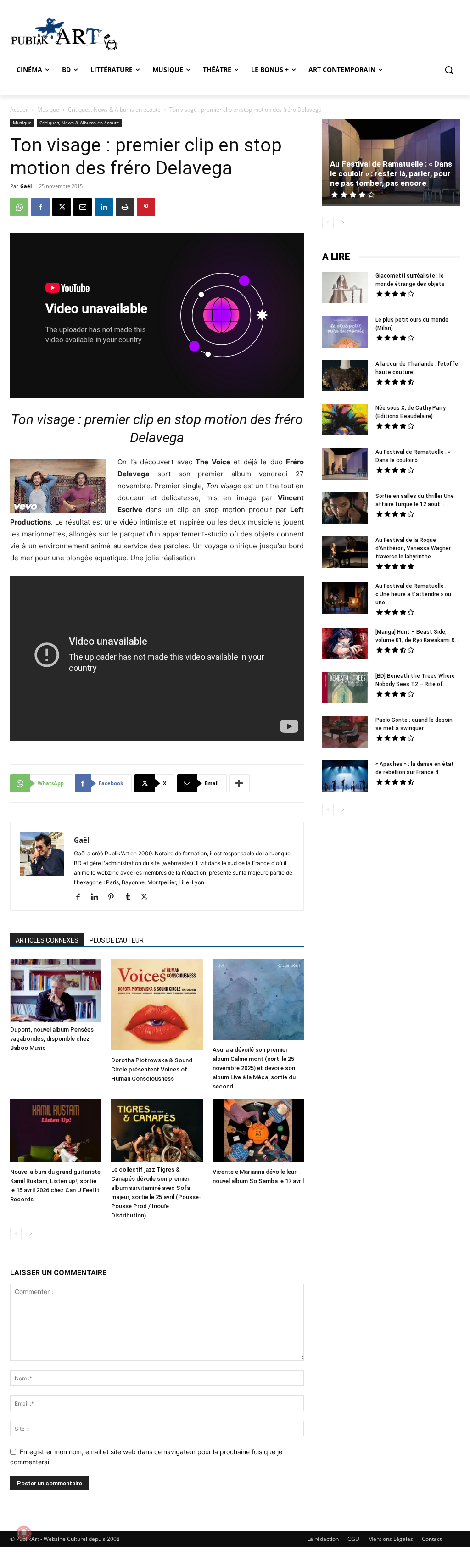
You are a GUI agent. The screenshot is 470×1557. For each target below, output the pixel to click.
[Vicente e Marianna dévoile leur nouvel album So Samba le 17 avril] (258, 1131)
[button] (449, 70)
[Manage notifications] (24, 1533)
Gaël (26, 186)
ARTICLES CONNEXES (47, 940)
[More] (239, 783)
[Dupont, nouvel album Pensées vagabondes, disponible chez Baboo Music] (55, 990)
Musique (48, 109)
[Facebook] (40, 207)
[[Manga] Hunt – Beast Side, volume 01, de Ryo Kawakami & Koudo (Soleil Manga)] (345, 645)
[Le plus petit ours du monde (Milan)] (345, 333)
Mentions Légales (390, 1539)
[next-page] (30, 1233)
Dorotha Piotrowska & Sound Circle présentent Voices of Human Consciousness (151, 1069)
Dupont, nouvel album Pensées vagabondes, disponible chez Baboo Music (52, 1038)
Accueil (19, 109)
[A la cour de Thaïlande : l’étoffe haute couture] (345, 377)
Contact (432, 1539)
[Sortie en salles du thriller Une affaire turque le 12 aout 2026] (345, 509)
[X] (61, 207)
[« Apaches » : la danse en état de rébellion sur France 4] (345, 777)
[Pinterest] (146, 207)
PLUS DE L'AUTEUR (117, 940)
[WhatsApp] (19, 207)
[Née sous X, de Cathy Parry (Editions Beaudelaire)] (345, 421)
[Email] (82, 207)
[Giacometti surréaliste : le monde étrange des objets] (345, 289)
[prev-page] (16, 1233)
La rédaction (323, 1539)
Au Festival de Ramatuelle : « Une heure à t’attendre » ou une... (413, 594)
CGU (353, 1539)
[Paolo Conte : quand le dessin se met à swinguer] (345, 733)
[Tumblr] (131, 897)
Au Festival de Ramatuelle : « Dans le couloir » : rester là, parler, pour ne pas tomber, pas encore (391, 173)
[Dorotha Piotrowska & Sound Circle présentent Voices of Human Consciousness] (156, 1006)
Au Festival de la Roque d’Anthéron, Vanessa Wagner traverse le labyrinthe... (413, 548)
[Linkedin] (104, 207)
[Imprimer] (125, 207)
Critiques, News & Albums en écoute (114, 109)
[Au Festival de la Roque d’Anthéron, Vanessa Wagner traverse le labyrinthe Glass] (345, 553)
